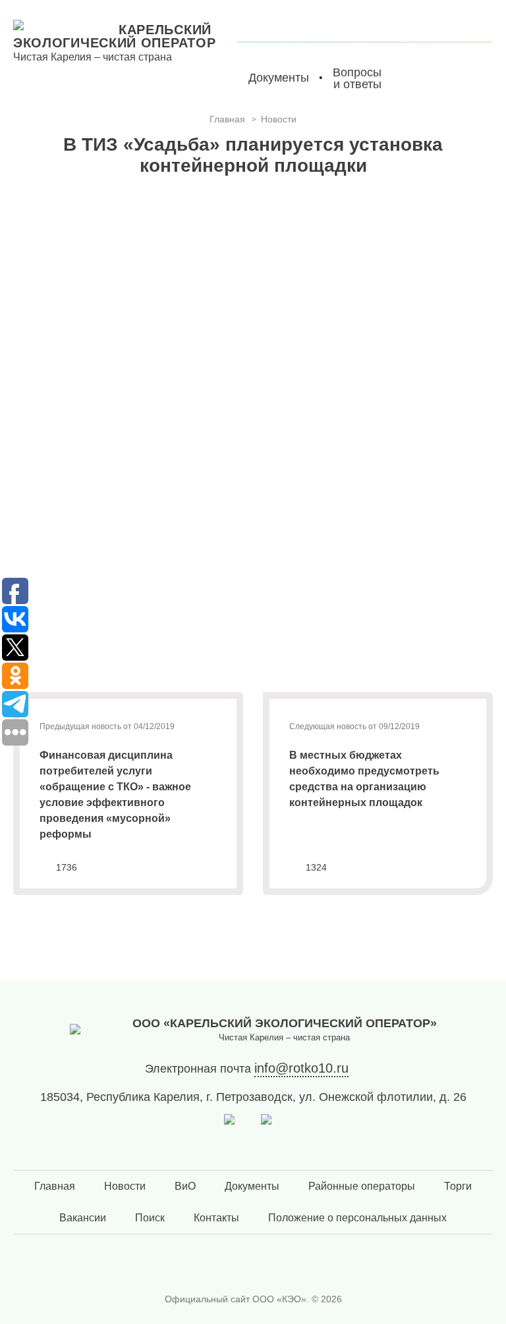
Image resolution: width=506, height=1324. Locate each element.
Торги (458, 1186)
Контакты (216, 1217)
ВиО (185, 1186)
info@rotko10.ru (301, 1068)
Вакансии (82, 1217)
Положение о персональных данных (357, 1217)
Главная (54, 1186)
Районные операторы (361, 1186)
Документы (252, 1186)
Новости (125, 1186)
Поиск (150, 1217)
